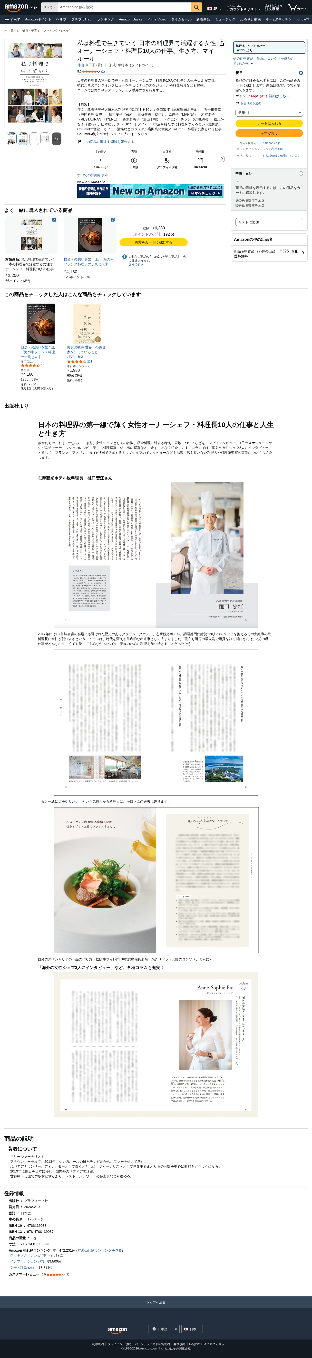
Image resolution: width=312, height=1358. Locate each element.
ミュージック (225, 19)
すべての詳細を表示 (92, 175)
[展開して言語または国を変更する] (220, 9)
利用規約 (98, 1344)
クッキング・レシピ (56, 30)
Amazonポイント (38, 19)
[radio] (269, 48)
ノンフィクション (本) (27, 1261)
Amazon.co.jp (272, 143)
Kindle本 (303, 19)
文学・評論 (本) (22, 1268)
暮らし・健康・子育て (25, 30)
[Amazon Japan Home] (117, 1331)
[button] (13, 19)
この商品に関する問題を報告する (108, 142)
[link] (17, 281)
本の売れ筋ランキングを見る (100, 1250)
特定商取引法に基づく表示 (206, 1344)
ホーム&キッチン (279, 19)
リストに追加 (248, 222)
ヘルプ (61, 19)
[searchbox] (124, 7)
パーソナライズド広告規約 (152, 1344)
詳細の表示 (136, 264)
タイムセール (181, 19)
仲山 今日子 (86, 65)
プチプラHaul (81, 19)
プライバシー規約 (119, 1344)
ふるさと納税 (250, 19)
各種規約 (179, 1344)
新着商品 (203, 19)
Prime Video (156, 19)
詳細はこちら (279, 96)
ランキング (105, 19)
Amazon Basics (131, 19)
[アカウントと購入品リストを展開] (259, 9)
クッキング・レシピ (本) (29, 1255)
